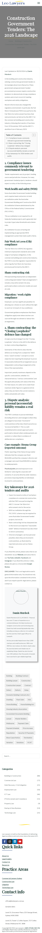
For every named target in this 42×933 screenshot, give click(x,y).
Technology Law (10, 813)
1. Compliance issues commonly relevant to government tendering (19, 139)
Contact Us (6, 862)
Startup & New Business (12, 808)
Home (10, 41)
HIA (29, 700)
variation (9, 742)
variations (20, 742)
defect (8, 690)
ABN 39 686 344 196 (32, 928)
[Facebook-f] (4, 841)
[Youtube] (19, 841)
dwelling (9, 700)
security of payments (26, 733)
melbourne (10, 723)
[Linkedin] (14, 841)
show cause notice (13, 738)
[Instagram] (9, 841)
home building (11, 704)
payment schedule (12, 728)
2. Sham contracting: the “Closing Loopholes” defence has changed (18, 144)
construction (25, 681)
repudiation (10, 733)
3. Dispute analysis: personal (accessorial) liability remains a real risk (21, 149)
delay (26, 690)
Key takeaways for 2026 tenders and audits (20, 154)
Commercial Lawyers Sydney (12, 878)
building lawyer (12, 681)
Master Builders (21, 719)
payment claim (23, 723)
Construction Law (8, 881)
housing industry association (16, 709)
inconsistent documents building (17, 714)
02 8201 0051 (10, 907)
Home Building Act (27, 704)
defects (18, 690)
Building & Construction (23, 41)
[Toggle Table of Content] (33, 135)
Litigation (5, 884)
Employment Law (10, 790)
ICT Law (7, 794)
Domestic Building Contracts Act (17, 695)
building (9, 676)
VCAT (29, 742)
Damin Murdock (21, 612)
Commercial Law (10, 780)
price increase (28, 728)
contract (28, 685)
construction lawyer (13, 685)
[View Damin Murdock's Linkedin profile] (21, 607)
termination (28, 738)
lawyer (8, 719)
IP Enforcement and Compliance (15, 799)
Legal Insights (7, 859)
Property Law (9, 803)
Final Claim (20, 700)
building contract (22, 676)
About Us (5, 856)
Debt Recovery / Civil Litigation (15, 785)
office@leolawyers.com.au (14, 901)
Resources (5, 865)
